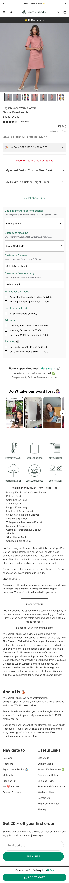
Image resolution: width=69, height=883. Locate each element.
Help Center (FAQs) (48, 803)
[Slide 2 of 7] (17, 97)
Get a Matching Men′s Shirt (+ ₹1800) (29, 351)
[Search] (11, 12)
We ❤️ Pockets (11, 786)
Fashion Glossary (12, 792)
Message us (48, 368)
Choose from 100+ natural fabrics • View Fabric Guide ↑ (31, 214)
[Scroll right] (63, 413)
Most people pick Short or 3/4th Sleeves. (24, 259)
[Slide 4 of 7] (34, 97)
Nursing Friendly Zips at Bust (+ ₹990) (29, 301)
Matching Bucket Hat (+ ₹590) (25, 330)
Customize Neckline (28, 234)
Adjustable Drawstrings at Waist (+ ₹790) (31, 297)
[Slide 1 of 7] (8, 97)
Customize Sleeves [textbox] (24, 257)
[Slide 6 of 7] (52, 97)
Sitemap (42, 809)
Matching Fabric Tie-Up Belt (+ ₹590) (29, 325)
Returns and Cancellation (51, 786)
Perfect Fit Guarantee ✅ (51, 769)
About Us (8, 763)
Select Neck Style (15, 246)
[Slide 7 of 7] (60, 97)
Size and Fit (9, 780)
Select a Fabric (13, 223)
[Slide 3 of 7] (25, 97)
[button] (14, 413)
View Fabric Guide (35, 198)
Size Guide (43, 758)
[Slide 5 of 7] (43, 97)
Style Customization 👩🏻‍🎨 (15, 769)
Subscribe (33, 856)
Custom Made (45, 763)
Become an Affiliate (48, 775)
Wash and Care (46, 792)
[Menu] (4, 12)
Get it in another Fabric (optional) (31, 212)
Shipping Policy (46, 780)
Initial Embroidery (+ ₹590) (23, 313)
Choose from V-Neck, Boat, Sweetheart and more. (28, 237)
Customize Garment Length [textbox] (23, 275)
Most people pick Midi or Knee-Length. (23, 277)
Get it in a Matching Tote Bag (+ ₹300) (29, 335)
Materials (8, 775)
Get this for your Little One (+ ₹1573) (29, 347)
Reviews (7, 758)
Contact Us (44, 797)
